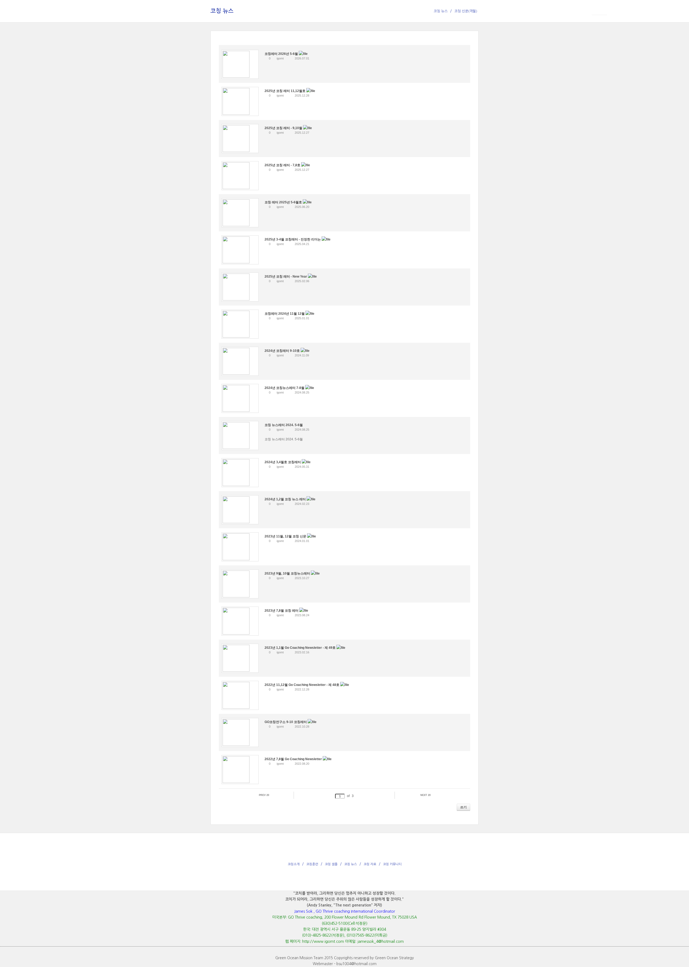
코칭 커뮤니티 (392, 864)
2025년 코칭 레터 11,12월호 (285, 91)
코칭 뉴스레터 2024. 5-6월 (284, 425)
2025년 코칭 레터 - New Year (286, 276)
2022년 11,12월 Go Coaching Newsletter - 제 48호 (302, 685)
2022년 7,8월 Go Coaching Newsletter (294, 759)
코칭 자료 (370, 864)
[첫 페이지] (226, 796)
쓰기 (463, 807)
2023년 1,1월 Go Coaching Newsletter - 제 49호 (300, 648)
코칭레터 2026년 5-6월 (282, 54)
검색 (222, 807)
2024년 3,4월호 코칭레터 (283, 462)
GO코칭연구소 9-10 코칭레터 (286, 722)
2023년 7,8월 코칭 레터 (282, 610)
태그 (230, 807)
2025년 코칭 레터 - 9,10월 (284, 128)
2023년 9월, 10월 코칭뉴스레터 (288, 573)
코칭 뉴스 (350, 864)
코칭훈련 (312, 864)
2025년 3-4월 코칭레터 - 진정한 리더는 (293, 239)
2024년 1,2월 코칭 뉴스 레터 (286, 499)
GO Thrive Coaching (43, 12)
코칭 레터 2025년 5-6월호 (284, 202)
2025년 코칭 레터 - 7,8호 (283, 165)
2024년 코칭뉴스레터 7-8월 (285, 388)
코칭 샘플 (331, 864)
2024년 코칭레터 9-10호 (283, 351)
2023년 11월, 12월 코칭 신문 (286, 536)
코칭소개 (294, 864)
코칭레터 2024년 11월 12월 (285, 314)
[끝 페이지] (462, 796)
